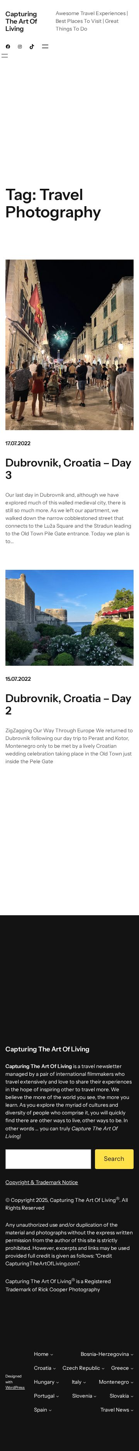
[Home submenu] (51, 1354)
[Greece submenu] (132, 1368)
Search (114, 1158)
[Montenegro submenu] (132, 1382)
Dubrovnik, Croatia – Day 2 (68, 704)
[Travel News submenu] (132, 1410)
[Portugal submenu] (57, 1396)
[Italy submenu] (84, 1382)
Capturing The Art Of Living (21, 21)
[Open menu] (45, 46)
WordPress (15, 1387)
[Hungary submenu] (57, 1382)
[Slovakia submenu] (132, 1396)
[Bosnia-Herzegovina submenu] (132, 1354)
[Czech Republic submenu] (103, 1368)
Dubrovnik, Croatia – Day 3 (68, 469)
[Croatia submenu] (54, 1368)
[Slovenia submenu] (95, 1396)
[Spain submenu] (50, 1410)
